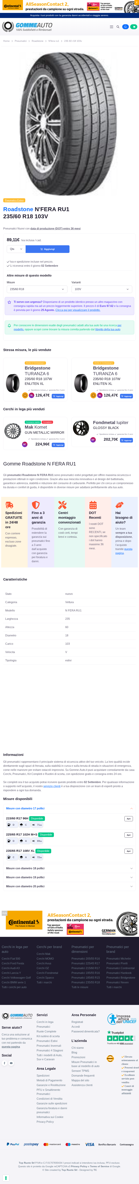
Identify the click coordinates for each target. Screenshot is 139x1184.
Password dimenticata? (86, 1031)
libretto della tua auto (107, 329)
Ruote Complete (46, 1031)
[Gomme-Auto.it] (36, 27)
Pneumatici (21, 41)
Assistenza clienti (82, 1085)
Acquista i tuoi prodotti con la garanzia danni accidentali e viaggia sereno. (69, 15)
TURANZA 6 (37, 371)
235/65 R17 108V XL (27, 850)
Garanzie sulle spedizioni (52, 1103)
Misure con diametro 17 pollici (25, 808)
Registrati (77, 1022)
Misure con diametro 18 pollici (25, 868)
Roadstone (37, 41)
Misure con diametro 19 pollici (25, 877)
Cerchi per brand (49, 947)
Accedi (76, 1026)
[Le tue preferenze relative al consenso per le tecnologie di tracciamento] (6, 1178)
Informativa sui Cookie (50, 1117)
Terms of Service (99, 1166)
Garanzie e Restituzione (51, 1085)
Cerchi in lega (45, 1022)
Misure (11, 282)
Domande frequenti (83, 1075)
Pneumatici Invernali (49, 1045)
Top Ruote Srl (69, 1170)
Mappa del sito (80, 1080)
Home (6, 41)
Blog (74, 1052)
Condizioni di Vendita (49, 1098)
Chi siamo (78, 1047)
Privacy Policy (45, 1121)
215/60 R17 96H (24, 818)
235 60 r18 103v (73, 41)
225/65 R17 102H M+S (29, 834)
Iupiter (110, 422)
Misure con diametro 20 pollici (25, 886)
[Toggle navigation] (111, 26)
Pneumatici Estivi (47, 1041)
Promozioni (78, 1057)
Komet (36, 427)
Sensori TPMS (80, 1070)
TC (95, 1170)
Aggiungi (49, 249)
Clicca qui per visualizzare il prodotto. (77, 310)
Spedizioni (43, 1075)
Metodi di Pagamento (49, 1080)
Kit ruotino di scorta (48, 1036)
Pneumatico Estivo (14, 200)
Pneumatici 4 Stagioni (50, 1050)
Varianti (76, 282)
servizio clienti (52, 786)
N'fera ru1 (53, 41)
